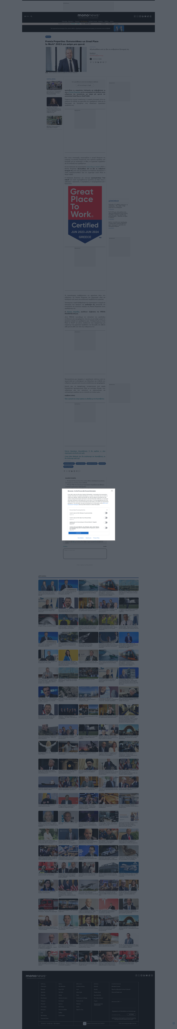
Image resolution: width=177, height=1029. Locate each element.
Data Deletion (81, 537)
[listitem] (88, 510)
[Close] (112, 491)
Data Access (88, 537)
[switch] (105, 513)
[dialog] (88, 514)
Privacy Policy (96, 537)
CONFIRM (78, 533)
